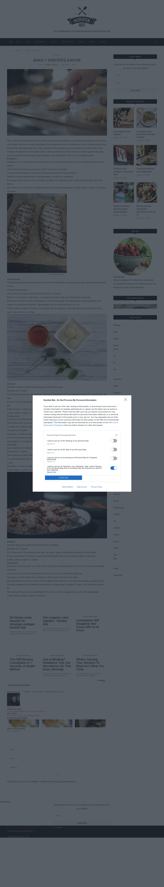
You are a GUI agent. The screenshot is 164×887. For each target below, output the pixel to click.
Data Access (82, 487)
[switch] (113, 440)
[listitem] (82, 435)
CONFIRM (63, 478)
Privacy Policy (96, 487)
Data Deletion (67, 487)
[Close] (126, 400)
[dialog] (82, 443)
